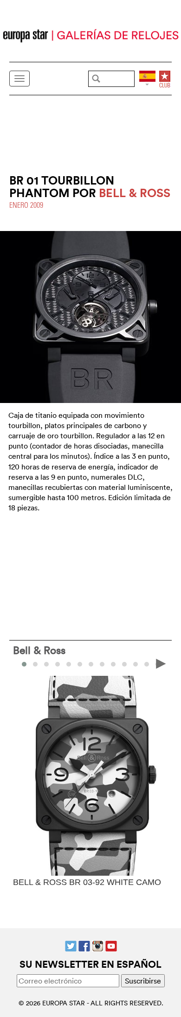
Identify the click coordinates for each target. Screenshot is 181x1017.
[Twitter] (71, 945)
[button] (35, 664)
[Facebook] (84, 945)
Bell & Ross (39, 649)
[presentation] (20, 663)
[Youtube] (111, 945)
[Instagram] (97, 945)
